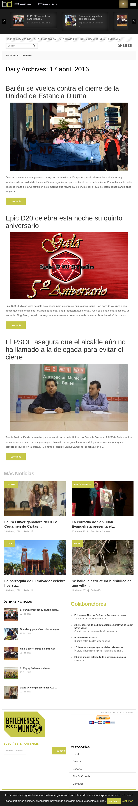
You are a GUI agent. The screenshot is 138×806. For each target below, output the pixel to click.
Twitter (119, 45)
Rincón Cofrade (82, 484)
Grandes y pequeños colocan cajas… (90, 17)
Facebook (124, 45)
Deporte (77, 768)
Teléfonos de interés (92, 39)
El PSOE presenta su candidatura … (38, 17)
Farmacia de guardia (19, 39)
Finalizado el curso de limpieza (37, 648)
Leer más (15, 201)
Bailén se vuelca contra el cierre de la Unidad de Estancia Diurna (62, 92)
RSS (123, 4)
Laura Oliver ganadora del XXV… (38, 687)
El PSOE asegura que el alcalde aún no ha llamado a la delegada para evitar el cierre (66, 349)
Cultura (11, 484)
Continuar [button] (114, 801)
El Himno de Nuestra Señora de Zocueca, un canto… (101, 615)
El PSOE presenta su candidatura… (39, 609)
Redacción (29, 531)
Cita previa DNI (68, 39)
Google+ (129, 45)
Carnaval (78, 783)
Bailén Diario (12, 55)
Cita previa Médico (45, 39)
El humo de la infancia (85, 637)
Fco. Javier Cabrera (100, 531)
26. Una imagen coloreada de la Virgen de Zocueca (100, 657)
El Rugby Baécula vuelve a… (36, 668)
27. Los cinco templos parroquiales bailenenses (98, 647)
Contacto (114, 39)
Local (10, 543)
